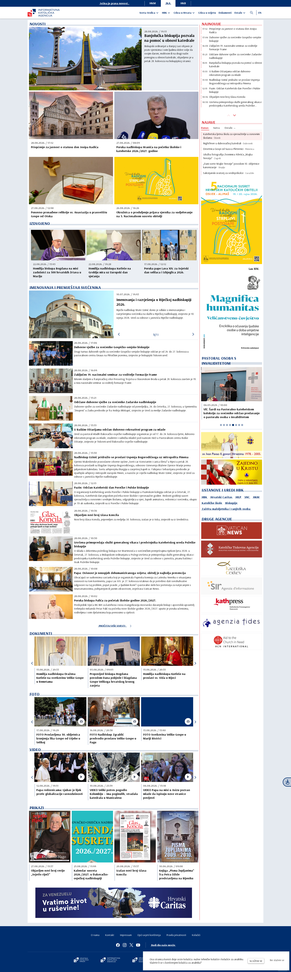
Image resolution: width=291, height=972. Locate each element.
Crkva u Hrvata (182, 12)
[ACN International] (231, 641)
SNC (247, 497)
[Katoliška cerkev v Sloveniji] (231, 567)
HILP (238, 497)
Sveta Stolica (147, 12)
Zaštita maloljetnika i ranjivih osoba (226, 509)
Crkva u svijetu (207, 12)
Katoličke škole (212, 503)
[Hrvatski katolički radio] (140, 960)
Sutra (216, 127)
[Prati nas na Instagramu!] (125, 945)
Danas (204, 127)
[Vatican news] (231, 530)
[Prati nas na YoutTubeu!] (138, 945)
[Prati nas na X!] (131, 945)
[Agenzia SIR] (231, 586)
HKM (153, 3)
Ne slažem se (277, 960)
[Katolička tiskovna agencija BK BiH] (231, 549)
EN (259, 12)
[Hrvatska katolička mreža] (81, 960)
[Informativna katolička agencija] (110, 960)
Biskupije (231, 503)
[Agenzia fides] (231, 623)
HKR (183, 3)
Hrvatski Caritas (221, 497)
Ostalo (238, 12)
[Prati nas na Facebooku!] (118, 945)
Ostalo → (230, 127)
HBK (164, 12)
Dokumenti (225, 12)
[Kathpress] (231, 604)
